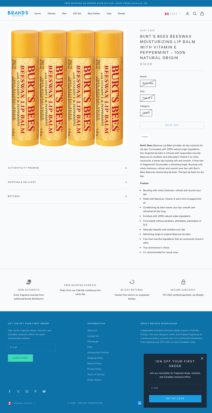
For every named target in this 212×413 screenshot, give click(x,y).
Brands (121, 13)
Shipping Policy (95, 358)
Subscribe (20, 357)
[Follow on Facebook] (9, 391)
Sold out (172, 125)
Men (64, 13)
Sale (109, 13)
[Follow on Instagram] (26, 391)
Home (37, 13)
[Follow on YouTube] (44, 391)
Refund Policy (94, 363)
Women (51, 13)
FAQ (89, 347)
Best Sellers (94, 13)
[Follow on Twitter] (18, 391)
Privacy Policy (94, 369)
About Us (92, 330)
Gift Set (77, 13)
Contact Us (93, 336)
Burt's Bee (147, 30)
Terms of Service (95, 374)
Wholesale (92, 341)
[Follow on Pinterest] (35, 391)
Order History (94, 379)
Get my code (175, 398)
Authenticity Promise (98, 352)
